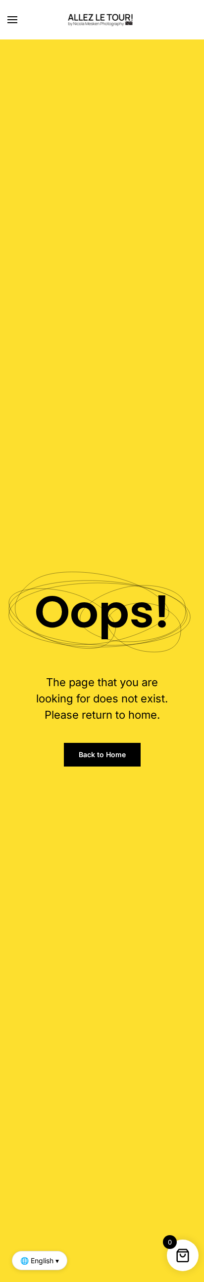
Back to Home (102, 754)
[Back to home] (102, 19)
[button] (12, 19)
